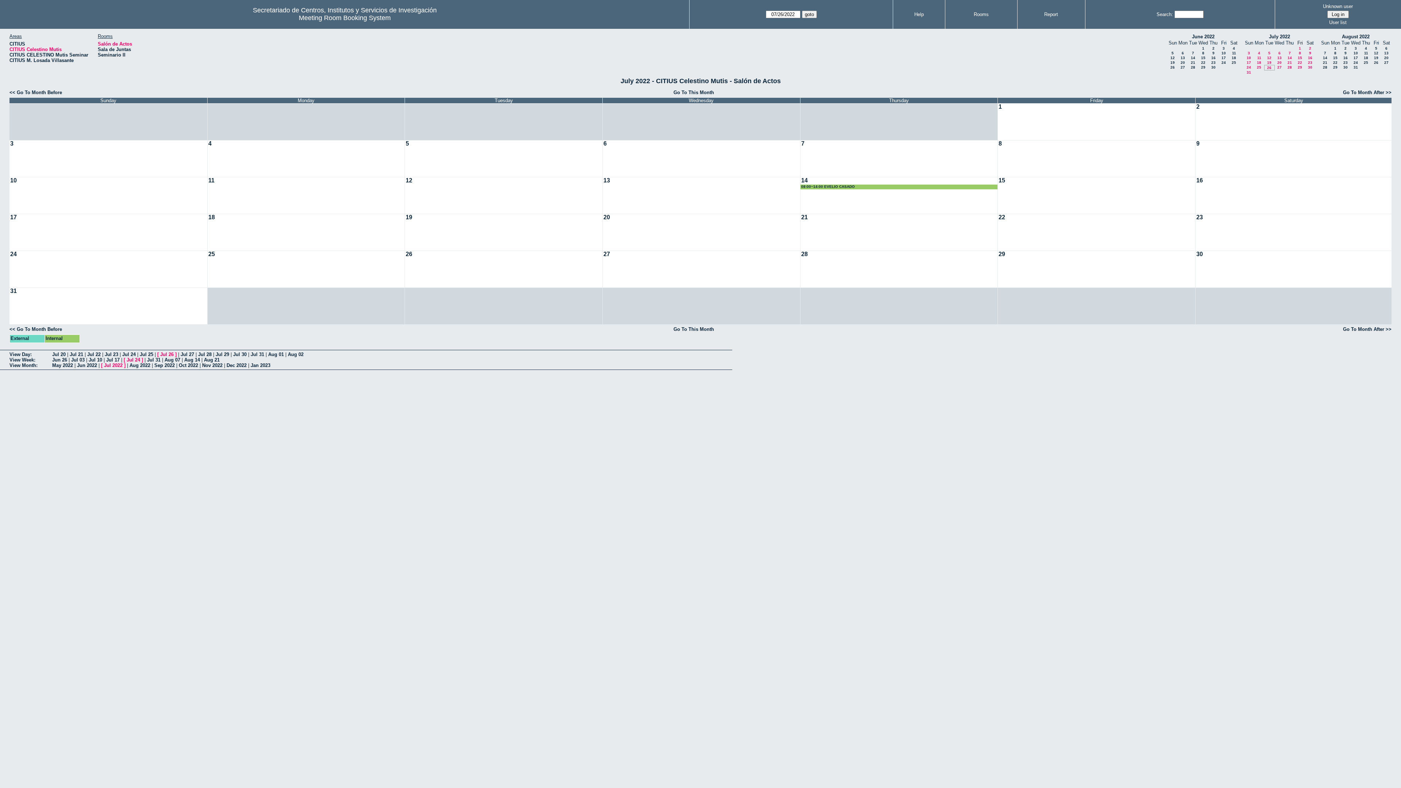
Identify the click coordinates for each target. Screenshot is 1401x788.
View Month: (23, 365)
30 (1213, 67)
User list (1338, 22)
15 (1203, 58)
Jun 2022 (87, 365)
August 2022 (1356, 36)
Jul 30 (240, 354)
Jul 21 (76, 354)
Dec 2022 (237, 365)
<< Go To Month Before (35, 92)
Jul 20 (59, 354)
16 (1213, 58)
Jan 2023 (260, 365)
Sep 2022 (164, 365)
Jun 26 (59, 360)
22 (1203, 63)
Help (919, 14)
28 (1193, 67)
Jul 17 (113, 360)
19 (1172, 63)
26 (1172, 67)
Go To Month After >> (1367, 92)
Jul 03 (78, 360)
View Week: (22, 360)
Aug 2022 (140, 365)
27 (1183, 67)
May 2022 (62, 365)
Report (1051, 14)
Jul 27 (187, 354)
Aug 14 (192, 360)
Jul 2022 (113, 365)
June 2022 (1203, 36)
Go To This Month (694, 92)
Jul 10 (95, 360)
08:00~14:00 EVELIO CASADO (828, 187)
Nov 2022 (212, 365)
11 (1234, 53)
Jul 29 (222, 354)
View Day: (20, 354)
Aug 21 (212, 360)
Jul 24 (129, 354)
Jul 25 (146, 354)
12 (1172, 58)
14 (1193, 58)
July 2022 (1279, 36)
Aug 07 (172, 360)
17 (1223, 58)
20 (1183, 63)
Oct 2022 (188, 365)
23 (1213, 63)
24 (1223, 63)
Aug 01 (276, 354)
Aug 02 (296, 354)
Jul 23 (111, 354)
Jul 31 (257, 354)
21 (1193, 63)
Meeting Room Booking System (345, 18)
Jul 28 (205, 354)
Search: (1165, 14)
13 (1183, 58)
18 (1234, 58)
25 (1234, 63)
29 (1203, 67)
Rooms (981, 14)
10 (1223, 53)
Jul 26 (167, 354)
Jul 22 (94, 354)
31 (1249, 72)
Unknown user (1338, 6)
